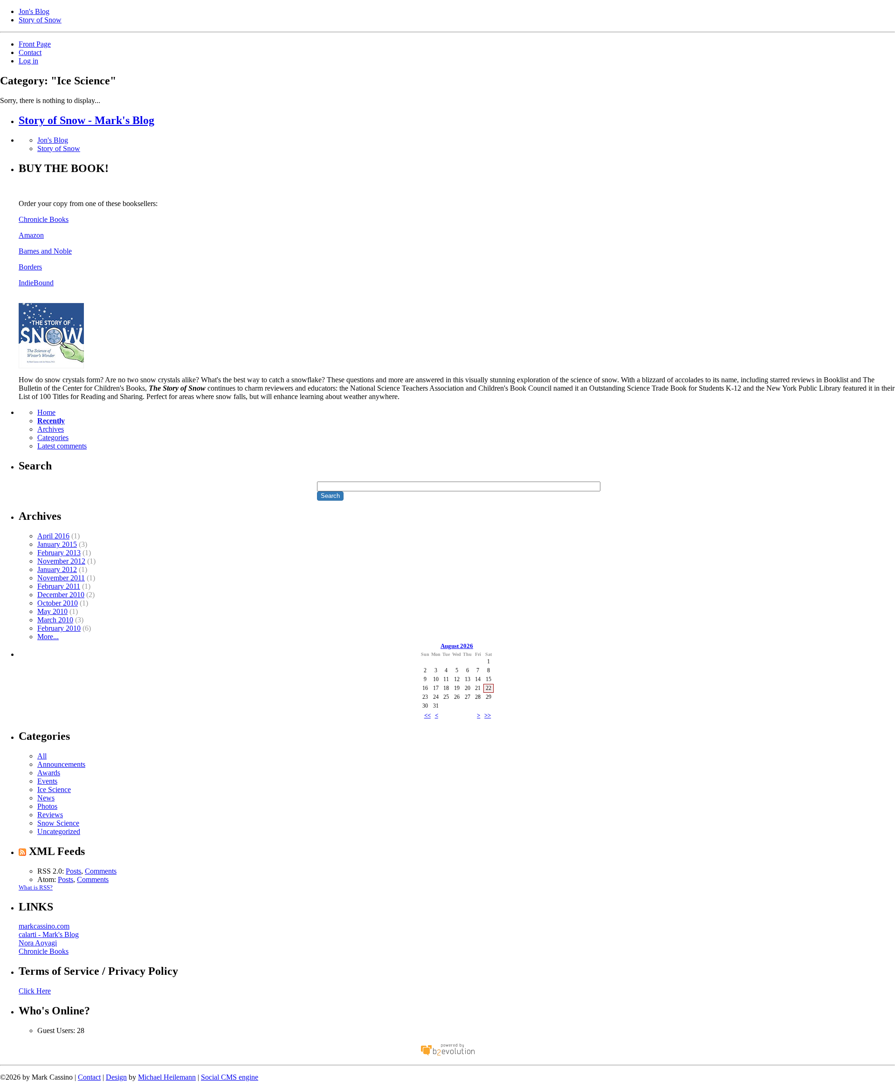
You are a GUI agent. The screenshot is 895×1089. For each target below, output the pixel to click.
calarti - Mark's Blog (49, 934)
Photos (47, 806)
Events (47, 781)
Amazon (31, 235)
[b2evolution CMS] (447, 1055)
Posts (73, 871)
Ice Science (54, 789)
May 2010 (52, 611)
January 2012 (57, 569)
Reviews (50, 815)
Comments (101, 871)
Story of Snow (40, 20)
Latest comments (62, 446)
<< (427, 715)
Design (116, 1077)
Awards (48, 773)
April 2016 (53, 536)
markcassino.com (44, 926)
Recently (51, 421)
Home (46, 412)
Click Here (35, 991)
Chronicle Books (44, 219)
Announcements (61, 764)
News (46, 798)
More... (48, 637)
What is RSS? (36, 887)
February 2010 (59, 628)
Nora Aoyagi (38, 943)
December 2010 (60, 595)
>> (487, 715)
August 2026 (457, 645)
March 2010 (55, 620)
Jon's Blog (34, 11)
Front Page (35, 44)
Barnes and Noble (45, 251)
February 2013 (59, 553)
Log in (28, 61)
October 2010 (57, 603)
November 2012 (61, 561)
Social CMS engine (229, 1077)
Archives (50, 429)
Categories (53, 437)
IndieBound (36, 283)
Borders (30, 267)
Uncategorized (58, 831)
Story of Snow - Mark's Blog (86, 120)
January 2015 (57, 544)
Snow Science (58, 823)
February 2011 (58, 586)
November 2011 (61, 578)
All (42, 756)
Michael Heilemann (167, 1077)
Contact (30, 52)
